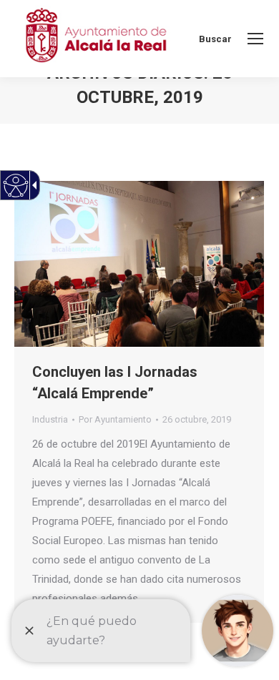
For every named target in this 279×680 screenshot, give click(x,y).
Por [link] (115, 419)
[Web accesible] (16, 185)
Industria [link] (50, 419)
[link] (255, 38)
